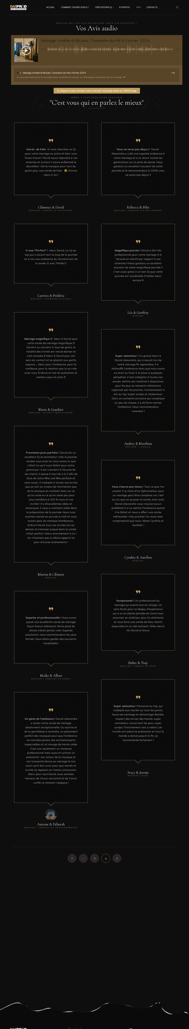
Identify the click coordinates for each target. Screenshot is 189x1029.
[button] (26, 50)
